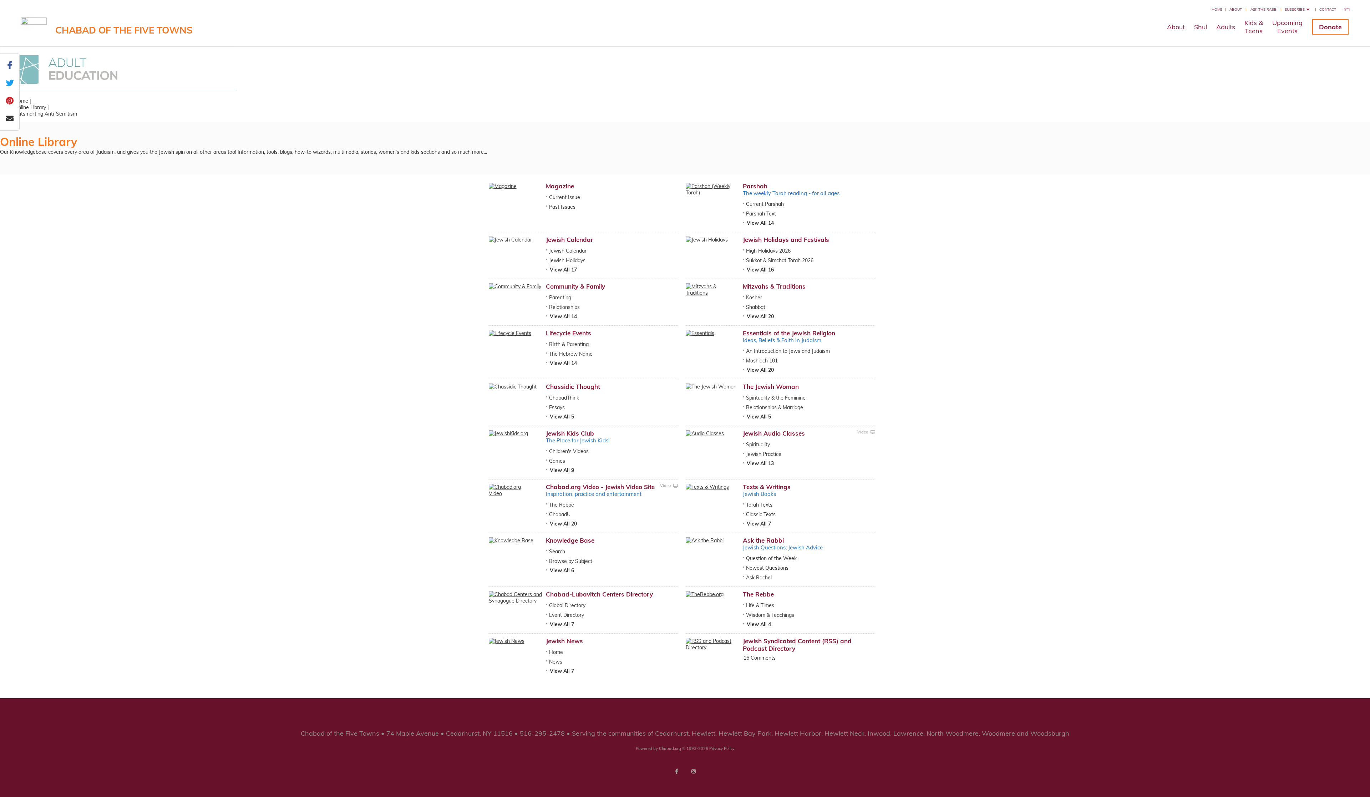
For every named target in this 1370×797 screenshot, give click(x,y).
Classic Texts (761, 514)
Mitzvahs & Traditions (774, 286)
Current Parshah (765, 204)
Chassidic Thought (573, 386)
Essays (557, 407)
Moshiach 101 (762, 360)
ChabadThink (564, 398)
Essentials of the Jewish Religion (789, 333)
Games (557, 461)
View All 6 (562, 570)
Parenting (560, 297)
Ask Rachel (759, 577)
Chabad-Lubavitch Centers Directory (599, 594)
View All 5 (562, 416)
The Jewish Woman (771, 386)
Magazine (560, 186)
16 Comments (760, 658)
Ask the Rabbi (1264, 9)
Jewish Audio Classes (774, 433)
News (555, 662)
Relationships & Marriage (774, 407)
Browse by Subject (570, 561)
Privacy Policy (722, 748)
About (1235, 9)
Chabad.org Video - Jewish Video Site (600, 487)
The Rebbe (561, 505)
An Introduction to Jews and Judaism (788, 351)
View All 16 (760, 269)
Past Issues (562, 207)
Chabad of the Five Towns (124, 30)
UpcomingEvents (1287, 27)
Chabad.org (670, 748)
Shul (1200, 27)
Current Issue (564, 197)
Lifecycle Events (568, 333)
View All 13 (760, 463)
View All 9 (562, 470)
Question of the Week (771, 558)
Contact (1327, 9)
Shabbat (755, 307)
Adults (1225, 27)
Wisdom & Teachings (770, 615)
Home (1217, 9)
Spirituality (758, 444)
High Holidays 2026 (768, 251)
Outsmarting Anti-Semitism (45, 114)
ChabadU (559, 514)
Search (557, 551)
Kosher (754, 297)
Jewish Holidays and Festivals (786, 239)
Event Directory (566, 615)
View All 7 (759, 524)
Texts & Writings (767, 487)
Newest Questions (767, 568)
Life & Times (760, 605)
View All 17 (563, 269)
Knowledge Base (570, 540)
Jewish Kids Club (570, 433)
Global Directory (567, 605)
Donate (1330, 27)
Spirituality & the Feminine (776, 398)
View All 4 (759, 624)
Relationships (564, 307)
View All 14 (760, 223)
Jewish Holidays (567, 260)
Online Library (30, 107)
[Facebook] (676, 771)
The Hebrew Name (571, 354)
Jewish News (564, 641)
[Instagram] (693, 771)
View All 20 (760, 316)
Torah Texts (759, 505)
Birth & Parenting (569, 344)
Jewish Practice (763, 454)
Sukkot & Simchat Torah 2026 (779, 260)
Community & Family (575, 286)
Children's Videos (569, 451)
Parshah (755, 186)
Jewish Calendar (569, 239)
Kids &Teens (1253, 27)
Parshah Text (761, 213)
